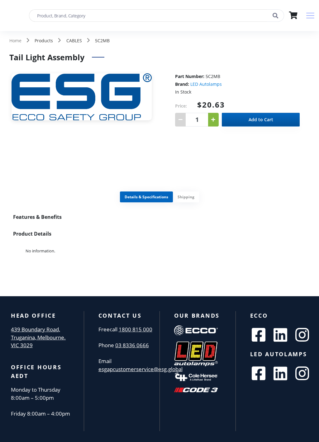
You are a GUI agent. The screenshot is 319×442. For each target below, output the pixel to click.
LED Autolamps (206, 84)
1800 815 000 (135, 329)
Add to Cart (261, 119)
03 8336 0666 (132, 345)
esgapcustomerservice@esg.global (140, 369)
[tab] (146, 196)
